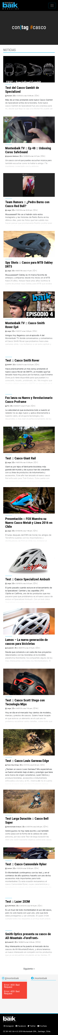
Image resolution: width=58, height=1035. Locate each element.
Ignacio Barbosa (12, 156)
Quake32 (10, 648)
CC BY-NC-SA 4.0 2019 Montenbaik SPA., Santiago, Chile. (27, 1031)
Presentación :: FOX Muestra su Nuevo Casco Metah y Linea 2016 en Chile (28, 523)
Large (9, 210)
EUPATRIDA (11, 906)
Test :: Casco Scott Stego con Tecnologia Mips (25, 702)
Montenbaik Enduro (14, 827)
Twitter (32, 1026)
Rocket (9, 96)
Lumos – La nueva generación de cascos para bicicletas (26, 642)
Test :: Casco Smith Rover (22, 360)
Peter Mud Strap (13, 765)
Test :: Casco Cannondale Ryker (26, 864)
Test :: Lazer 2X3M (17, 901)
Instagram (9, 1026)
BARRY (9, 365)
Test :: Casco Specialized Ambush (27, 579)
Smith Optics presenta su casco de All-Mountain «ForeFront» (28, 936)
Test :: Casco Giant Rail (20, 458)
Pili (8, 406)
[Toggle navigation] (52, 5)
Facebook (21, 1026)
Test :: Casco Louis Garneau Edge (27, 761)
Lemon (9, 868)
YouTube (43, 1026)
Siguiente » (29, 968)
